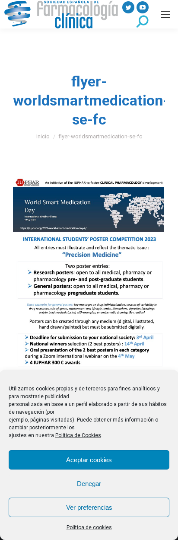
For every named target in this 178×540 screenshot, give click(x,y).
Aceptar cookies (89, 459)
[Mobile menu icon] (165, 14)
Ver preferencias (89, 507)
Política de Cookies (78, 435)
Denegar (89, 483)
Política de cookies (89, 527)
